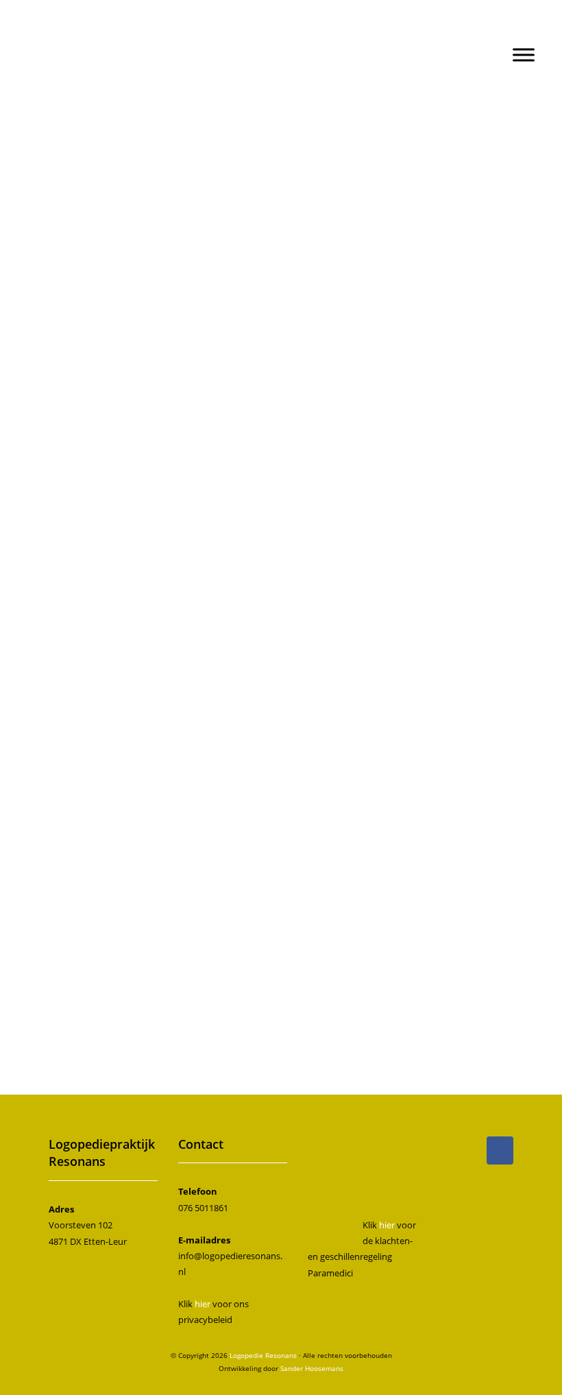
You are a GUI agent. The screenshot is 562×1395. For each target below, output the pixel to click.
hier (202, 1304)
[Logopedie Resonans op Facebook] (500, 1150)
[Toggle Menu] (524, 54)
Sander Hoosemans (311, 1368)
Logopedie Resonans (281, 28)
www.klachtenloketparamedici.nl (249, 546)
